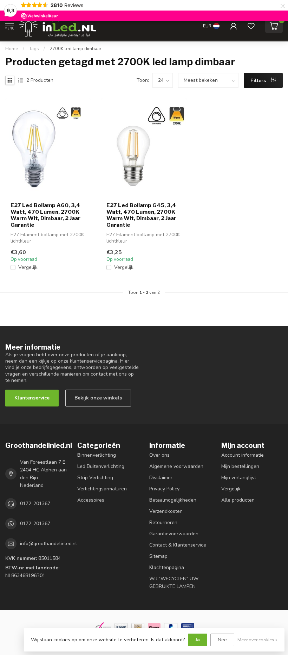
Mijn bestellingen (240, 466)
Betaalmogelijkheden (172, 500)
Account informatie (242, 455)
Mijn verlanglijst (238, 477)
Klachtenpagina (166, 567)
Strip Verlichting (95, 477)
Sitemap (158, 556)
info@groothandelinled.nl (48, 543)
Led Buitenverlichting (100, 466)
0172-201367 (35, 503)
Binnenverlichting (96, 455)
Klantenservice (32, 398)
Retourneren (163, 522)
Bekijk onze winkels (98, 398)
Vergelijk (28, 267)
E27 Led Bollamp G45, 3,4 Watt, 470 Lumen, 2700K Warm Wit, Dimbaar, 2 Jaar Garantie (141, 215)
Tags (34, 49)
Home (11, 49)
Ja (197, 639)
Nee (222, 639)
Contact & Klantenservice (177, 545)
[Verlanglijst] (251, 26)
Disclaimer (160, 477)
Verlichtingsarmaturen (102, 488)
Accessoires (90, 500)
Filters (258, 80)
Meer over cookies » (257, 640)
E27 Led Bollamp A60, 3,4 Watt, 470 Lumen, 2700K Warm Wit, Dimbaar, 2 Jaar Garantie (45, 215)
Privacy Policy (164, 488)
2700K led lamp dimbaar (76, 49)
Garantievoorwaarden (173, 533)
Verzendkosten (166, 511)
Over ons (159, 455)
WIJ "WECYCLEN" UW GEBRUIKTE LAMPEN (173, 582)
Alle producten (238, 500)
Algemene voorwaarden (176, 466)
